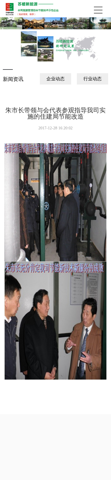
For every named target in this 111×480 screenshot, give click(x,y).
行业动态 (92, 78)
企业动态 (55, 78)
